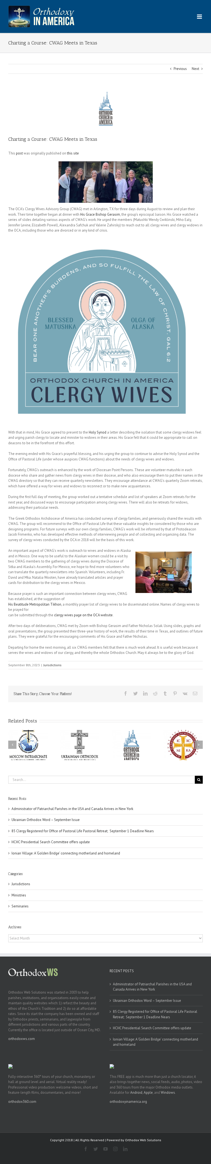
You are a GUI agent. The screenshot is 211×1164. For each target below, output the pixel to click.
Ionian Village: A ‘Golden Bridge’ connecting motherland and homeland (66, 853)
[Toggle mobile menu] (200, 16)
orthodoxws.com (21, 1038)
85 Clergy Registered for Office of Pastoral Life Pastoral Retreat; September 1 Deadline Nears (83, 831)
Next (195, 68)
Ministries (19, 895)
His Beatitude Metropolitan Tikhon (34, 604)
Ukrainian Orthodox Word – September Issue (46, 819)
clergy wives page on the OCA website (83, 615)
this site (73, 153)
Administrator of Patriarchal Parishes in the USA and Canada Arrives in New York (72, 808)
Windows (168, 1092)
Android (136, 1092)
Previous (180, 68)
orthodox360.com (22, 1101)
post (19, 153)
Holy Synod (97, 432)
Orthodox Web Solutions (143, 1140)
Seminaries (20, 906)
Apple (148, 1092)
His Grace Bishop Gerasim (100, 214)
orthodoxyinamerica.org (128, 1101)
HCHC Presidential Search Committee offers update (51, 842)
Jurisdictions (52, 665)
